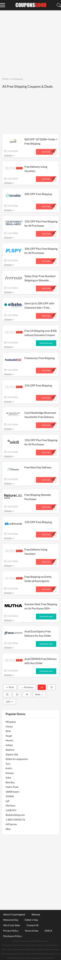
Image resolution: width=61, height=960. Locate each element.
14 (26, 694)
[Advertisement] (30, 43)
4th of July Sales (11, 925)
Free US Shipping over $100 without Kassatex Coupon (40, 333)
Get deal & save (46, 343)
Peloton (10, 773)
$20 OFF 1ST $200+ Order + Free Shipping (40, 141)
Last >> (9, 701)
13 (17, 694)
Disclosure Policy (12, 936)
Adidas (9, 745)
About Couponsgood (14, 914)
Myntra (9, 740)
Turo (8, 763)
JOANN (10, 796)
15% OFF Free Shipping (38, 385)
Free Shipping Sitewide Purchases (37, 497)
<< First (10, 687)
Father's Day (31, 920)
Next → (39, 694)
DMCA (48, 931)
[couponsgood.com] (30, 5)
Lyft (7, 801)
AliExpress (11, 824)
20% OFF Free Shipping (38, 194)
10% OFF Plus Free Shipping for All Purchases (40, 250)
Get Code (46, 151)
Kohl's (9, 768)
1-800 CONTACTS (15, 819)
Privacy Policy (10, 931)
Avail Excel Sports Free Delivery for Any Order (37, 633)
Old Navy (10, 805)
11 (51, 687)
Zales (8, 777)
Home (5, 78)
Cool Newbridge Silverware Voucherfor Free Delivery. (40, 414)
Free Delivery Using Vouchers (35, 168)
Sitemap (36, 914)
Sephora (10, 749)
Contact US (32, 925)
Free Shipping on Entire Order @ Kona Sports (38, 579)
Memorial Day (10, 920)
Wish (8, 731)
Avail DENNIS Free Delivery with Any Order (40, 661)
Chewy (9, 726)
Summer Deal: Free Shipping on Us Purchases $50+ (40, 606)
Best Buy (10, 782)
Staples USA (12, 754)
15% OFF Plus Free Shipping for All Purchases (40, 223)
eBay (8, 828)
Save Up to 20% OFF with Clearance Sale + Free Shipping (39, 306)
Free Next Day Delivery (38, 467)
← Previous (27, 687)
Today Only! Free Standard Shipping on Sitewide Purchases (39, 278)
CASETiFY (11, 810)
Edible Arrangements (17, 759)
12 (7, 694)
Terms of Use (31, 931)
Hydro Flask (12, 786)
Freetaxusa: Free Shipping (39, 358)
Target (9, 735)
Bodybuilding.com (15, 814)
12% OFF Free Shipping (38, 522)
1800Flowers (12, 791)
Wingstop (11, 721)
